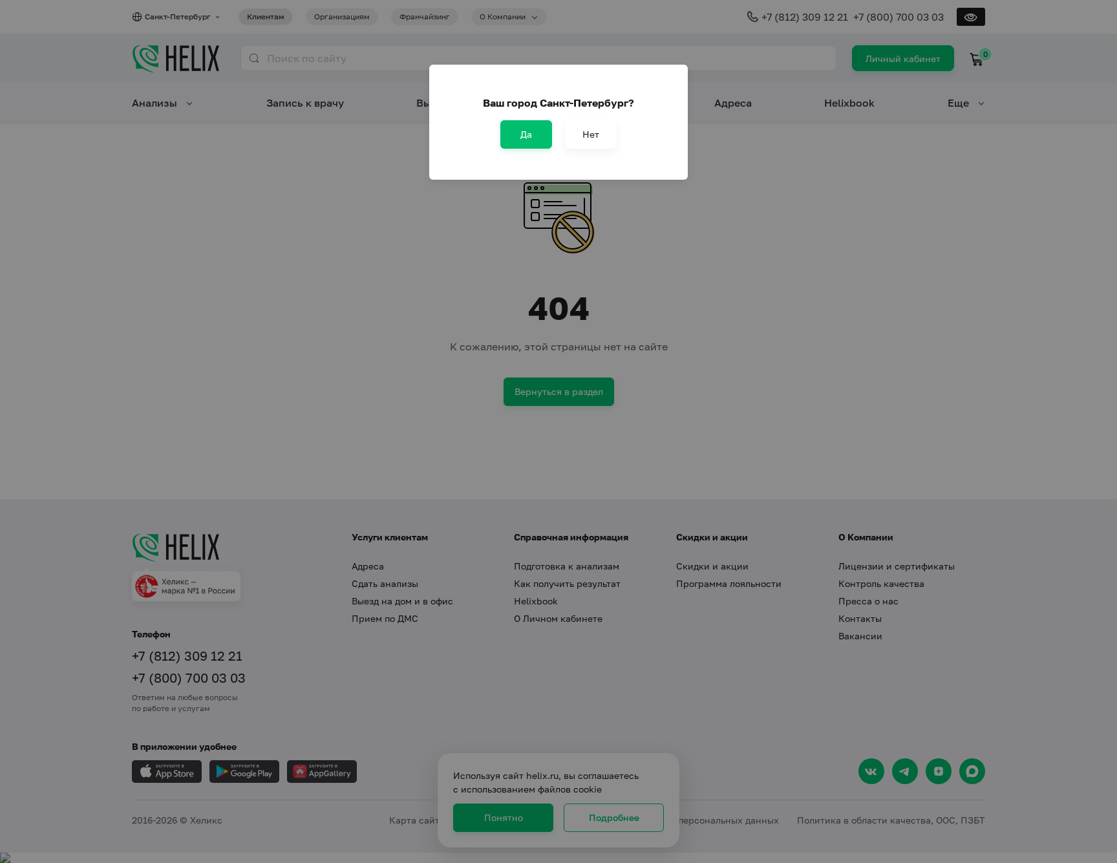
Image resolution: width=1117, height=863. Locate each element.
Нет (590, 134)
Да (526, 134)
